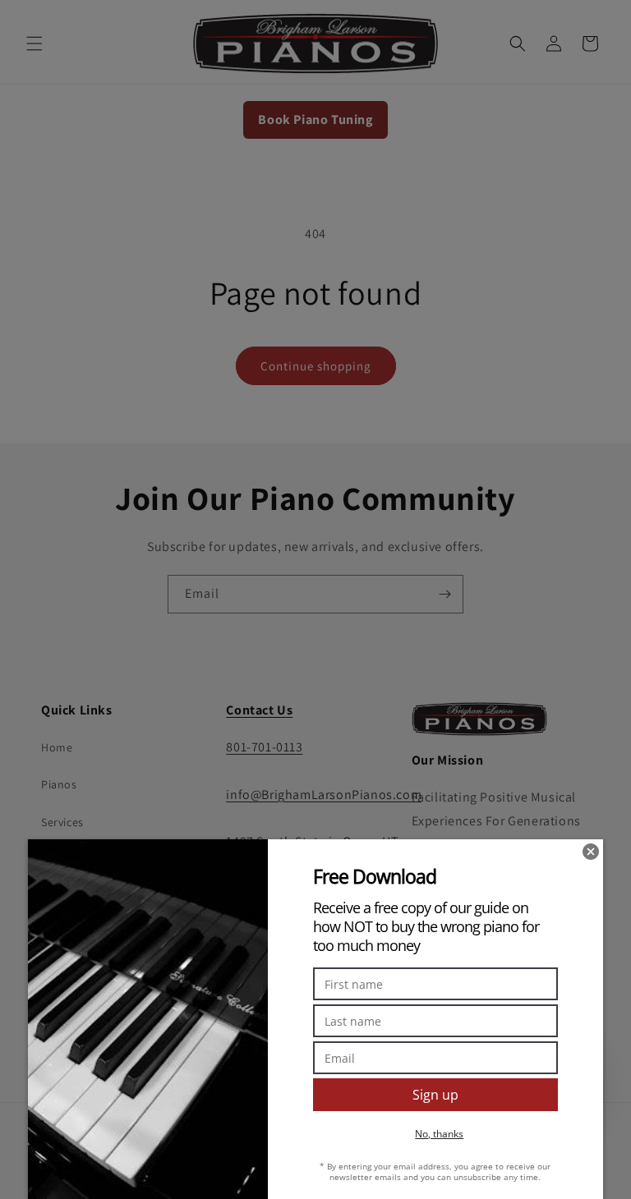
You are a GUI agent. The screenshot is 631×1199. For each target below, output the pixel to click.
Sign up (435, 1095)
